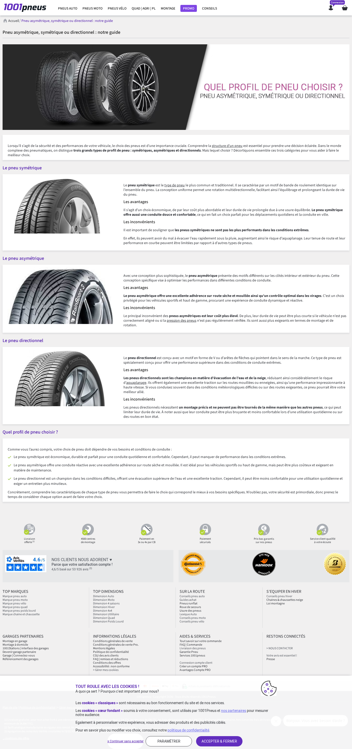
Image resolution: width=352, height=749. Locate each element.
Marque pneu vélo (14, 603)
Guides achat (188, 600)
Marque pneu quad (15, 607)
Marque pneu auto (15, 596)
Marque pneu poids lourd (19, 611)
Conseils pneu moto (193, 618)
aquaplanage (136, 382)
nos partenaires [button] (233, 711)
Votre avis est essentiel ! (281, 655)
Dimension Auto (103, 596)
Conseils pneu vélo (192, 621)
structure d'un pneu (227, 145)
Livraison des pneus (193, 648)
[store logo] (26, 8)
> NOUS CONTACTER (279, 648)
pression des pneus (181, 320)
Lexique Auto (188, 614)
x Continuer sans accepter (125, 741)
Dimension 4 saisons (106, 603)
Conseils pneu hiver (279, 596)
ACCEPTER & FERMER (219, 741)
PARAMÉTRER (168, 741)
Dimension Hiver (104, 607)
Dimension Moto (104, 600)
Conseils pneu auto (192, 596)
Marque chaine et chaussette (21, 614)
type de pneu (174, 185)
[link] (67, 8)
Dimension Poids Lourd (108, 621)
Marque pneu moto (15, 600)
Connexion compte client (196, 663)
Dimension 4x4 (102, 611)
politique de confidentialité (188, 730)
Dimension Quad (104, 618)
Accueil (13, 20)
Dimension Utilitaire (106, 614)
